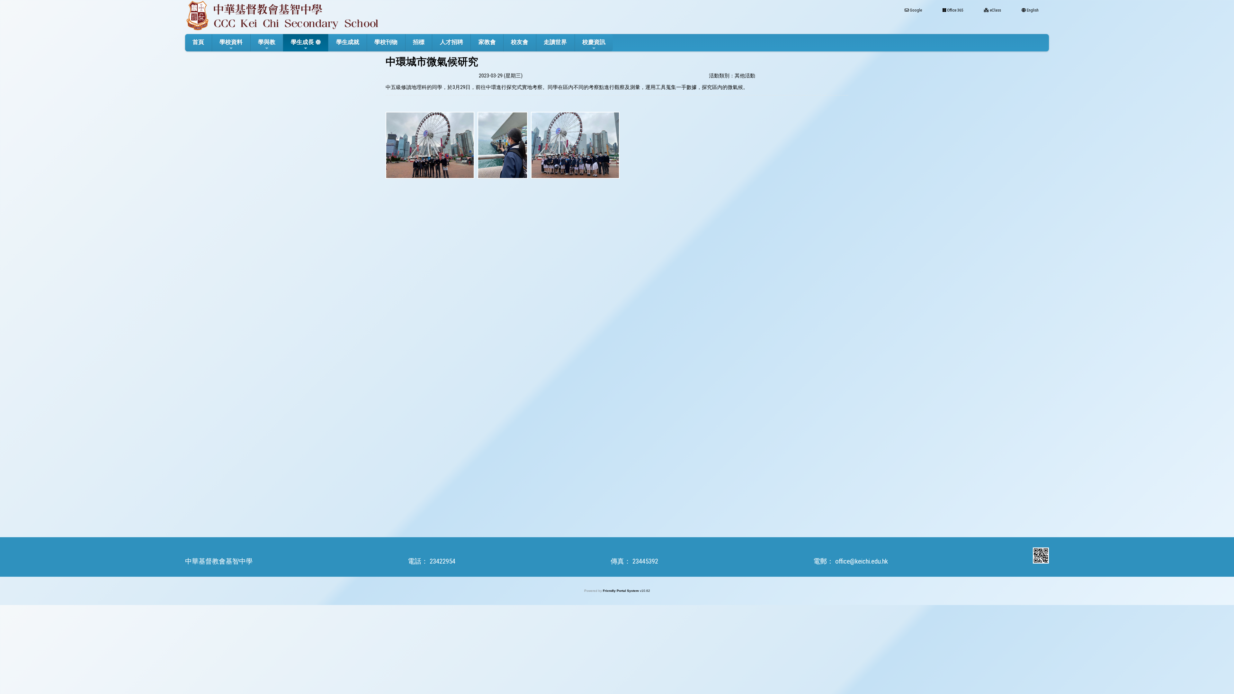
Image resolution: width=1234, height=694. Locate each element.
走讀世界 (555, 42)
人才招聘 (451, 42)
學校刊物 (386, 42)
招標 (419, 42)
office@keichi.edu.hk (861, 561)
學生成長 (302, 42)
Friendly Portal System (621, 590)
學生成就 (347, 42)
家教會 (487, 42)
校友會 (519, 42)
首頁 (198, 42)
